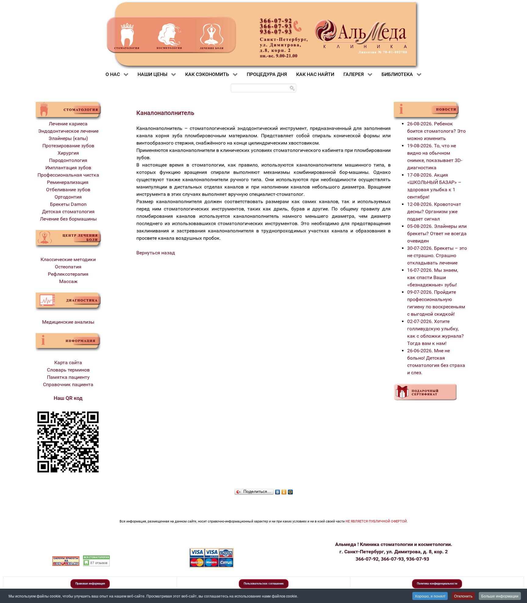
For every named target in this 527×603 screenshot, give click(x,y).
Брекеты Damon (68, 204)
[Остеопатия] (68, 239)
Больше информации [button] (499, 595)
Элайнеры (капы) (68, 138)
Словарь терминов (68, 370)
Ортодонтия (68, 197)
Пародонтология (68, 160)
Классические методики (68, 259)
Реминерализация (68, 182)
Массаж (68, 281)
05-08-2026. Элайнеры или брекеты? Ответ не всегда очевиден (437, 233)
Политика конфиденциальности (437, 583)
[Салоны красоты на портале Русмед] (65, 560)
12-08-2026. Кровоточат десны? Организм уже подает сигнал (434, 211)
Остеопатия (68, 267)
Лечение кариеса (68, 124)
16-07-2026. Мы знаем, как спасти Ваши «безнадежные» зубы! (432, 277)
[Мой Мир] (290, 490)
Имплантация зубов (68, 167)
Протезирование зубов (68, 146)
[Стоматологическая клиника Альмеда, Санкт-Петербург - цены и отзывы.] (96, 560)
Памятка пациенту (68, 377)
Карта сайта (68, 362)
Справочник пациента (68, 384)
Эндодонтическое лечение (68, 131)
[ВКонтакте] (277, 490)
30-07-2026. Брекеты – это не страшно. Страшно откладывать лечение (437, 255)
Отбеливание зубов (68, 189)
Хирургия (68, 153)
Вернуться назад (155, 253)
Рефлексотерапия (68, 274)
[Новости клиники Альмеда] (426, 110)
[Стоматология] (68, 110)
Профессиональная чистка (68, 175)
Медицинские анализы (68, 322)
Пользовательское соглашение (264, 583)
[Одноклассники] (284, 490)
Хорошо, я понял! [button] (430, 595)
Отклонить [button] (463, 595)
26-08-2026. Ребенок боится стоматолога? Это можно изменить (436, 131)
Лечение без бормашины (68, 219)
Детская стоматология (68, 211)
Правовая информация (90, 583)
